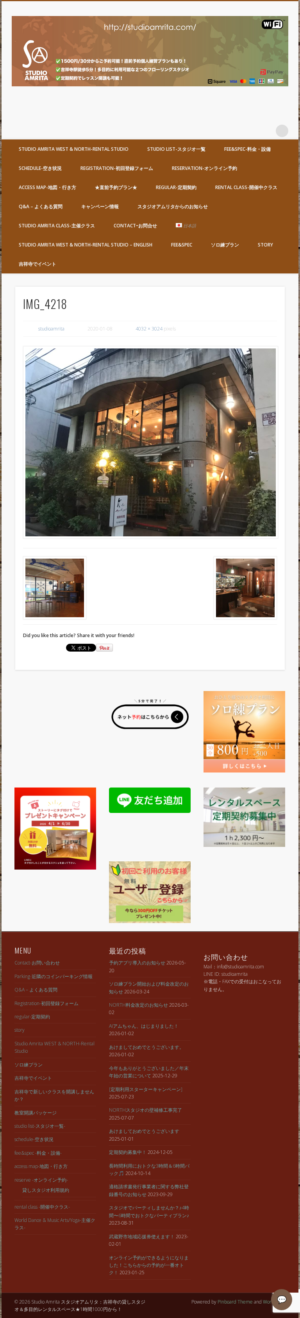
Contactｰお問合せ (135, 225)
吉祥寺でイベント (37, 264)
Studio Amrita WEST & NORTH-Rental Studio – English (85, 244)
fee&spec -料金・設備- (38, 1153)
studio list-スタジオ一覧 (176, 149)
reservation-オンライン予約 (204, 168)
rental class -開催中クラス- (42, 1207)
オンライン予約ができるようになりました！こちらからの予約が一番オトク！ (149, 1265)
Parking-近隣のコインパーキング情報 (53, 976)
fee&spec (181, 244)
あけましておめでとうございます (144, 1131)
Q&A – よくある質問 (40, 206)
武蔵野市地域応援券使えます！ (142, 1236)
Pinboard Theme (235, 1301)
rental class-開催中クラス (246, 187)
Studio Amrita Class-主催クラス (57, 225)
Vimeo (266, 131)
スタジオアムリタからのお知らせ (173, 206)
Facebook (234, 131)
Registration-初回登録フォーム (116, 168)
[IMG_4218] (150, 442)
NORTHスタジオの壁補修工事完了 (145, 1110)
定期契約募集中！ (127, 1152)
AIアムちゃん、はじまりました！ (144, 1026)
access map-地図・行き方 (47, 187)
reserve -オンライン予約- (41, 1180)
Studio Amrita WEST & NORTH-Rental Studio (74, 149)
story (265, 244)
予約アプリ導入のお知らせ (137, 962)
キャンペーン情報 (100, 206)
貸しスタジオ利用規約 (45, 1190)
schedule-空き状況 (40, 168)
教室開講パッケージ (35, 1112)
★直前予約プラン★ (116, 187)
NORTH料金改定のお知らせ (138, 1005)
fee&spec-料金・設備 (247, 149)
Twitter (250, 131)
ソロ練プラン (225, 244)
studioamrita (51, 328)
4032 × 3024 (149, 328)
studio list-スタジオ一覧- (39, 1126)
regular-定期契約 (176, 187)
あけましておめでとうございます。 (146, 1047)
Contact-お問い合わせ (37, 962)
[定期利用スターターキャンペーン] (145, 1089)
